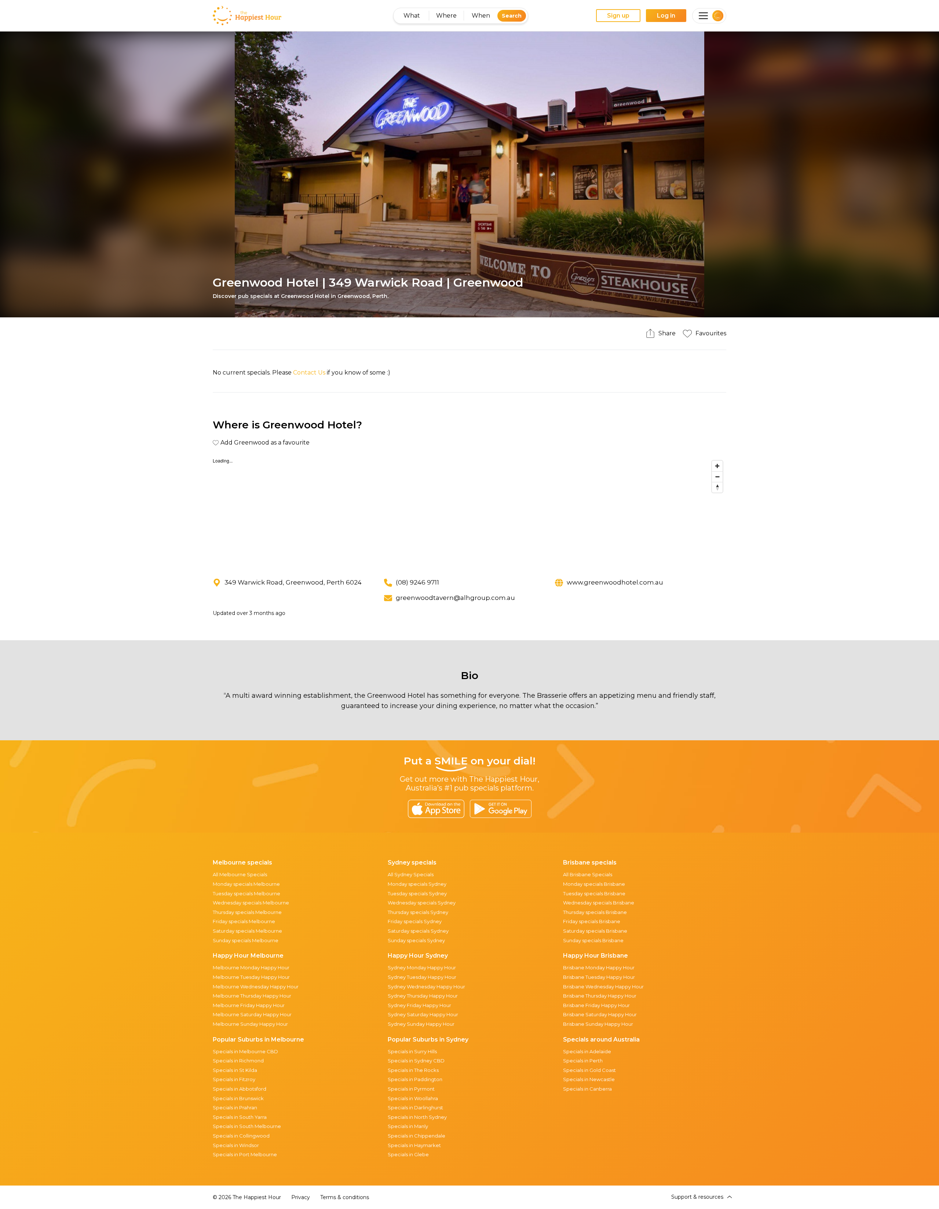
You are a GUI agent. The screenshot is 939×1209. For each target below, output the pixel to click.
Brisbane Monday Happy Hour (599, 967)
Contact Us (309, 372)
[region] (469, 512)
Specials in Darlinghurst (415, 1107)
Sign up (618, 15)
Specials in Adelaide (587, 1051)
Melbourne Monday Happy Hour (251, 967)
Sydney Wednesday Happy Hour (426, 986)
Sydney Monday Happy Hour (422, 967)
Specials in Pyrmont (411, 1089)
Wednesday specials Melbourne (251, 903)
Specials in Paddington (415, 1079)
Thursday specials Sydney (418, 912)
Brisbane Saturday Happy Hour (600, 1014)
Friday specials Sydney (415, 921)
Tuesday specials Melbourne (246, 893)
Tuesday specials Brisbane (594, 893)
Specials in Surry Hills (412, 1051)
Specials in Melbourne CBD (245, 1051)
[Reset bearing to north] (717, 487)
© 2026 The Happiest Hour (247, 1197)
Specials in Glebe (408, 1154)
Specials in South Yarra (240, 1117)
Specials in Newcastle (589, 1079)
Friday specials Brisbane (591, 921)
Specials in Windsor (236, 1145)
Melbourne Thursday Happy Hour (252, 996)
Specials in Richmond (238, 1061)
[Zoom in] (717, 466)
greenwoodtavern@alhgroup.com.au (455, 597)
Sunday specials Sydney (416, 940)
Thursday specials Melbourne (247, 912)
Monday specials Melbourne (246, 884)
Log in (666, 15)
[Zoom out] (717, 476)
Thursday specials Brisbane (595, 912)
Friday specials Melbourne (244, 921)
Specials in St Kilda (235, 1070)
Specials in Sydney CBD (416, 1061)
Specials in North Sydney (417, 1117)
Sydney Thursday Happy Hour (423, 996)
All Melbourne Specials (240, 874)
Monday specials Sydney (417, 884)
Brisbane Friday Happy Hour (596, 1005)
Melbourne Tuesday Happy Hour (251, 977)
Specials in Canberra (587, 1089)
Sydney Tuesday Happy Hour (422, 977)
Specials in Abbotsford (239, 1089)
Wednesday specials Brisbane (598, 903)
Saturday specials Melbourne (247, 931)
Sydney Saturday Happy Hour (423, 1014)
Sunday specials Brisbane (593, 940)
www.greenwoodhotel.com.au (615, 582)
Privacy (300, 1197)
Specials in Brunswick (238, 1098)
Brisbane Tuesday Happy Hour (599, 977)
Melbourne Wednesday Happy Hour (256, 986)
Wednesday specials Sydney (422, 903)
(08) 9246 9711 (417, 582)
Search (512, 15)
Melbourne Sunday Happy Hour (250, 1024)
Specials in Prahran (235, 1107)
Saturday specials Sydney (418, 931)
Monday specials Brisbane (594, 884)
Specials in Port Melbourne (245, 1154)
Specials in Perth (583, 1061)
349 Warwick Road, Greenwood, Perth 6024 (293, 582)
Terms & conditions (344, 1197)
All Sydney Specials (411, 874)
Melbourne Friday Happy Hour (249, 1005)
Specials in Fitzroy (234, 1079)
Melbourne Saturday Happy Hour (252, 1014)
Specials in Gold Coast (589, 1070)
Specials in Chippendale (416, 1136)
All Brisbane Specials (587, 874)
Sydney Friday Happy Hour (419, 1005)
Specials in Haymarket (414, 1145)
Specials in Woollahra (413, 1098)
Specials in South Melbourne (247, 1126)
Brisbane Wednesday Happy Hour (603, 986)
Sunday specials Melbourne (245, 940)
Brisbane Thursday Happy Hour (599, 996)
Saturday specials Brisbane (595, 931)
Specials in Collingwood (241, 1136)
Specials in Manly (408, 1126)
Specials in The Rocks (413, 1070)
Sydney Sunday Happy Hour (421, 1024)
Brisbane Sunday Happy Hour (598, 1024)
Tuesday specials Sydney (417, 893)
